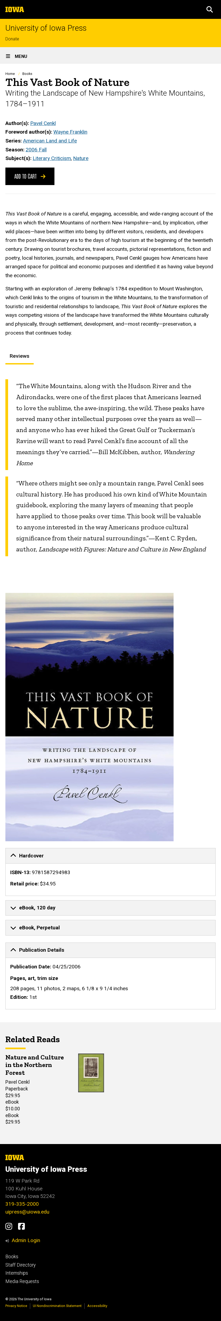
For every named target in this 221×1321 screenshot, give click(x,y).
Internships (16, 1273)
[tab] (110, 855)
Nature (80, 158)
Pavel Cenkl (43, 123)
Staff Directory (20, 1265)
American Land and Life (50, 141)
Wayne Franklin (70, 132)
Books (27, 74)
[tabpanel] (110, 467)
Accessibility (97, 1306)
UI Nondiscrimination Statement (57, 1306)
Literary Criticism (52, 158)
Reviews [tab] (19, 356)
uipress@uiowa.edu (27, 1212)
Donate (12, 38)
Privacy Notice (16, 1306)
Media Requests (22, 1281)
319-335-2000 (22, 1204)
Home (10, 74)
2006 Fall (36, 150)
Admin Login (26, 1240)
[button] (209, 9)
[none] (110, 872)
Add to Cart (26, 175)
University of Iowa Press (46, 28)
